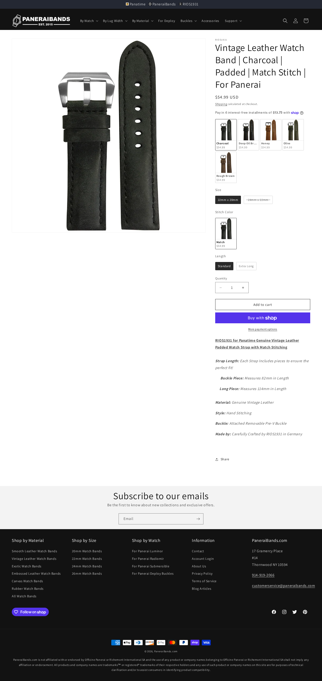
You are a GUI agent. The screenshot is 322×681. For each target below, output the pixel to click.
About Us (199, 566)
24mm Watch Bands (87, 566)
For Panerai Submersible (150, 566)
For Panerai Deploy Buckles (153, 574)
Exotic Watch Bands (26, 566)
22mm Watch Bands (87, 558)
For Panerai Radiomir (148, 558)
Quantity (221, 278)
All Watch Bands (24, 596)
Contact (198, 551)
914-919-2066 (263, 575)
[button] (88, 21)
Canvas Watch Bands (27, 581)
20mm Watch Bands (87, 551)
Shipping (221, 104)
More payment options (262, 329)
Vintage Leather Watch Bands (34, 558)
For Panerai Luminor (147, 551)
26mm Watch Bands (87, 574)
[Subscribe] (198, 518)
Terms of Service (204, 581)
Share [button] (225, 459)
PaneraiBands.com (166, 651)
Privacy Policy (202, 574)
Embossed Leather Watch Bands (36, 574)
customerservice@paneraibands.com (283, 585)
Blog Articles (201, 588)
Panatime (137, 4)
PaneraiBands (164, 4)
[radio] (226, 135)
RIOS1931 (190, 4)
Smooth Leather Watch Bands (34, 551)
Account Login (203, 558)
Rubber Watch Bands (28, 588)
